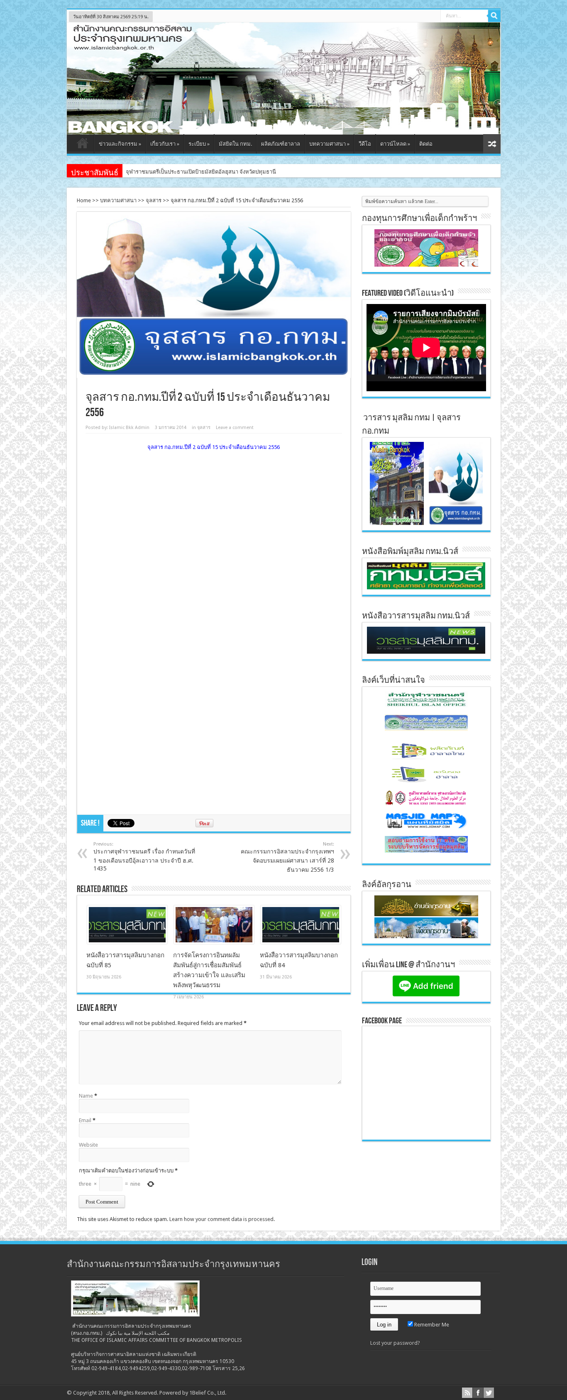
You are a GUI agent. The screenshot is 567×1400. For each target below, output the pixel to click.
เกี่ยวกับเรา (164, 144)
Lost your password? (395, 1343)
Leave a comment (235, 427)
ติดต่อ (426, 144)
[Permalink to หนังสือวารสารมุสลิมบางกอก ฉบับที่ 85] (127, 942)
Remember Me (431, 1325)
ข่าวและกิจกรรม (120, 144)
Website (88, 1145)
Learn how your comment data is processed (221, 1219)
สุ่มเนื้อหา (492, 144)
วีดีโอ (365, 144)
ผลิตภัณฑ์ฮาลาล (280, 144)
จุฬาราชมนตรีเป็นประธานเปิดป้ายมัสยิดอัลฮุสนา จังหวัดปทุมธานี (201, 172)
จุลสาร (153, 200)
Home (84, 200)
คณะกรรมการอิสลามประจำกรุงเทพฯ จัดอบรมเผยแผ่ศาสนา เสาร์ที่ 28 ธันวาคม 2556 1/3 (287, 857)
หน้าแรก (82, 145)
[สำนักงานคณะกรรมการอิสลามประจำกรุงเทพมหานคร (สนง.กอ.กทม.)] (284, 128)
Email (85, 1120)
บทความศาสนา (329, 144)
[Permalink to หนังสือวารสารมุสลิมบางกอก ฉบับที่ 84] (301, 942)
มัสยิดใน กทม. (235, 144)
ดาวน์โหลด (395, 144)
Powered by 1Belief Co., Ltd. (192, 1393)
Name (86, 1096)
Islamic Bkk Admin (129, 427)
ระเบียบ (199, 144)
